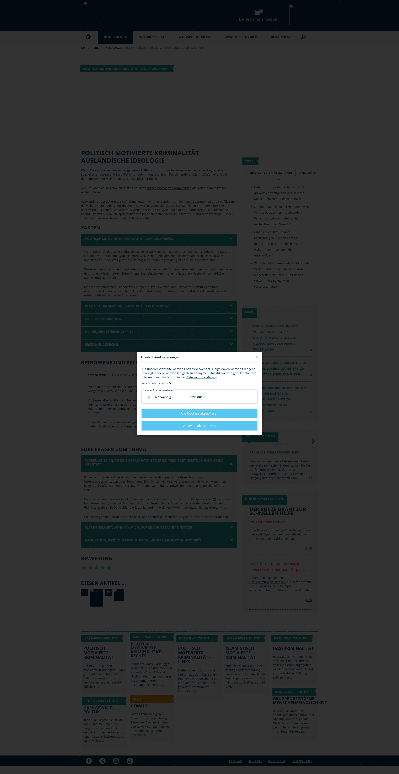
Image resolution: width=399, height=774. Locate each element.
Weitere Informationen (155, 383)
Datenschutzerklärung (201, 377)
